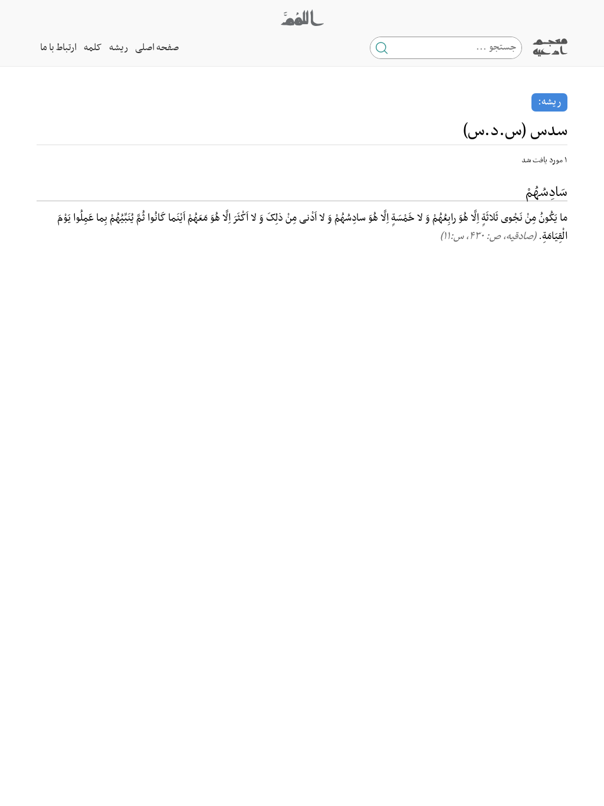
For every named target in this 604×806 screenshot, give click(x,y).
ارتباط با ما (58, 48)
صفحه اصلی (157, 48)
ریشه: (549, 102)
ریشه (118, 48)
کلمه (93, 48)
